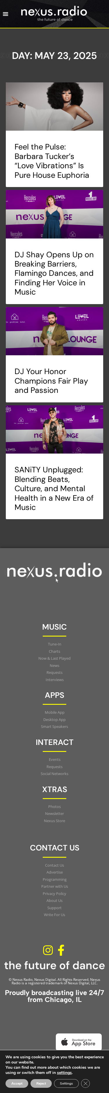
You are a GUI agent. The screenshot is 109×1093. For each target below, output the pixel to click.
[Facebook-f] (61, 950)
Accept (16, 1083)
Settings (66, 1083)
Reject (41, 1083)
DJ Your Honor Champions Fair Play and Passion (51, 380)
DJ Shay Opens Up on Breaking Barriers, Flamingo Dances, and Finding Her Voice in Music (54, 273)
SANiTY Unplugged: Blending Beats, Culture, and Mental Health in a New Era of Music (54, 488)
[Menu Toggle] (5, 14)
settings (64, 1072)
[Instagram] (48, 950)
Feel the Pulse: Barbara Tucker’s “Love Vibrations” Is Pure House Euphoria (52, 161)
